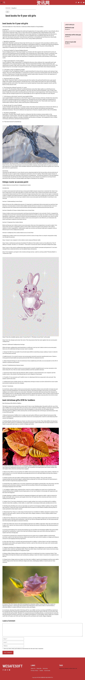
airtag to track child (70, 42)
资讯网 (43, 2)
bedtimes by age (69, 27)
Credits (41, 670)
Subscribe (39, 668)
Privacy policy (34, 670)
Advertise (45, 668)
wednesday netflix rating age (73, 34)
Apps (7, 11)
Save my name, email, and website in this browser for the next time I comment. (23, 648)
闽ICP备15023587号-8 (48, 677)
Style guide (47, 670)
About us (33, 668)
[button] (4, 2)
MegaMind (14, 8)
